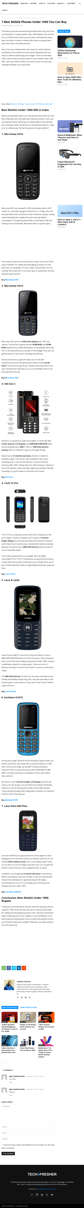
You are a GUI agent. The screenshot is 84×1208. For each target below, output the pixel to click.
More (5, 10)
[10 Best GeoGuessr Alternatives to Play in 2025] (70, 42)
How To (42, 3)
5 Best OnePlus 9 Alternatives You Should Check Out (8, 1050)
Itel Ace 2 (9, 477)
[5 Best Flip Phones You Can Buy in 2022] (28, 1040)
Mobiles (9, 18)
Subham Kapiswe (8, 25)
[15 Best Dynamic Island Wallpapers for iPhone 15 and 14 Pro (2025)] (10, 1017)
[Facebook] (9, 968)
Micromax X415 (11, 280)
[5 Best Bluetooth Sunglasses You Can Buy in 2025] (70, 153)
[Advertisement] (28, 84)
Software (51, 3)
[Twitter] (14, 968)
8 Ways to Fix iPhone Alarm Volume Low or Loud (28, 1027)
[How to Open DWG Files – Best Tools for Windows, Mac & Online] (70, 68)
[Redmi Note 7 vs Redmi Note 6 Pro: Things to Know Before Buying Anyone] (46, 1040)
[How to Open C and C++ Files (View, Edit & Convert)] (70, 211)
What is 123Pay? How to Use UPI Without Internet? (32, 104)
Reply (10, 1082)
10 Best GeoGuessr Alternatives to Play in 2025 (69, 53)
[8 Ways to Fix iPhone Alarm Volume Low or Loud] (28, 1017)
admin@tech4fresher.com (46, 1189)
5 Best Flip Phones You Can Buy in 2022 (27, 1049)
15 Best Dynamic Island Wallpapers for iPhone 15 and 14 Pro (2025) (10, 1028)
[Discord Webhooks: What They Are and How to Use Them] (70, 126)
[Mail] (26, 997)
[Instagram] (22, 997)
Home (3, 18)
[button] (79, 4)
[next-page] (6, 1062)
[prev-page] (3, 1062)
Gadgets (60, 3)
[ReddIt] (24, 968)
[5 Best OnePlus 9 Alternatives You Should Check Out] (10, 1040)
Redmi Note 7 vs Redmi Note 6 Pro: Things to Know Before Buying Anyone (45, 1052)
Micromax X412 (11, 378)
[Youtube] (52, 1195)
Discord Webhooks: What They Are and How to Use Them (70, 137)
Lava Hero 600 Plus (13, 892)
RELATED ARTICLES (10, 1007)
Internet (33, 3)
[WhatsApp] (4, 968)
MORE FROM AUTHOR (28, 1007)
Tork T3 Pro (10, 574)
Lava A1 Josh (10, 691)
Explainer (71, 3)
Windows (24, 3)
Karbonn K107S (11, 800)
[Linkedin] (19, 968)
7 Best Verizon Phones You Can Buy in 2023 (46, 1027)
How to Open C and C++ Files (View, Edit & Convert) (69, 222)
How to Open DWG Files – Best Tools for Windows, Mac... (70, 79)
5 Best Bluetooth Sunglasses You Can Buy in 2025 (69, 164)
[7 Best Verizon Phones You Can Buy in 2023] (46, 1017)
